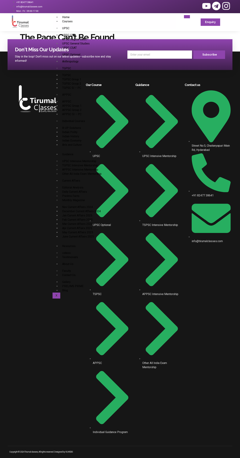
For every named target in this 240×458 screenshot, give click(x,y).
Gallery (66, 282)
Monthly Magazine (73, 200)
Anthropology (70, 61)
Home (66, 17)
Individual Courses (73, 121)
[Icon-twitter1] (196, 6)
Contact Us (69, 275)
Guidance (67, 154)
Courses (67, 21)
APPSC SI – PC (72, 114)
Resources (69, 246)
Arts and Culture (72, 144)
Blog (65, 290)
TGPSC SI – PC (71, 87)
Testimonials (70, 257)
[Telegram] (216, 6)
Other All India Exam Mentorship (82, 173)
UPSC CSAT (69, 47)
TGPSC (66, 68)
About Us (67, 264)
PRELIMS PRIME (72, 286)
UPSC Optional (71, 54)
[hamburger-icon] (187, 16)
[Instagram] (226, 6)
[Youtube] (206, 6)
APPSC (66, 94)
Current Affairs (71, 180)
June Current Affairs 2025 (78, 236)
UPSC (65, 28)
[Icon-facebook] (186, 6)
